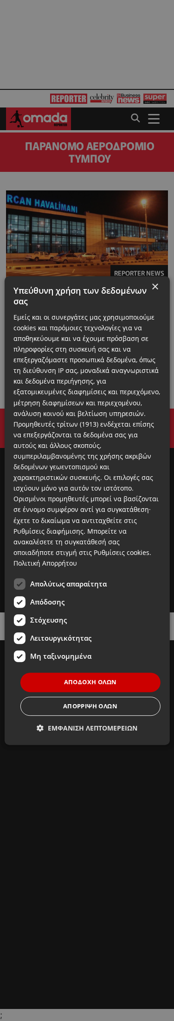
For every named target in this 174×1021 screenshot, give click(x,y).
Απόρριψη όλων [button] (90, 706)
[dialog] (86, 510)
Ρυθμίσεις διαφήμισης (48, 531)
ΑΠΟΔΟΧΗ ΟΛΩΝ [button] (90, 682)
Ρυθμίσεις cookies (121, 552)
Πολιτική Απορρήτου (45, 563)
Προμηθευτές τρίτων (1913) (55, 424)
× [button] (154, 287)
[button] (87, 728)
